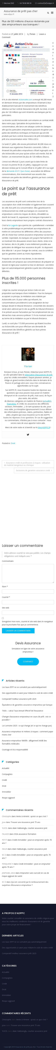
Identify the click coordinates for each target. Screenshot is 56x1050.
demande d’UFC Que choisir (18, 171)
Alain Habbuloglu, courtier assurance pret (30, 828)
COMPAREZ (28, 661)
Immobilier (6, 792)
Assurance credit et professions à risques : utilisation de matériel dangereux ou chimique (27, 464)
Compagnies (7, 774)
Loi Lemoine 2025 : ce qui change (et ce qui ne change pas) (27, 725)
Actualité (5, 768)
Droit (13, 443)
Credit (4, 780)
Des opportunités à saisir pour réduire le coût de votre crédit (27, 693)
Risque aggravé (8, 797)
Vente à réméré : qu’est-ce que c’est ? (31, 816)
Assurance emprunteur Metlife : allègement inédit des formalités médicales (24, 742)
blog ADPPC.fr (44, 427)
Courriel (6, 597)
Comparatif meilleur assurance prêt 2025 (19, 699)
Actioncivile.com (25, 99)
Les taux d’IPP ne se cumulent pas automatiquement (24, 687)
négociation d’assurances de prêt (38, 374)
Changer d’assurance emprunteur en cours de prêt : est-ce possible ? (26, 718)
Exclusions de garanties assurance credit (33, 470)
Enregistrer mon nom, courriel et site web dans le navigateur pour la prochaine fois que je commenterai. (27, 623)
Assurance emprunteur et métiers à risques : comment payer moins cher (27, 733)
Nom (5, 586)
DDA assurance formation (25, 834)
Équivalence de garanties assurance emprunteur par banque (27, 705)
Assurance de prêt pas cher (21, 11)
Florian (32, 34)
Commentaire (8, 561)
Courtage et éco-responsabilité (15, 749)
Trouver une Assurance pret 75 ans (25, 822)
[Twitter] (28, 434)
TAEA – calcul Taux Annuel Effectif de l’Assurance (22, 710)
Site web (5, 607)
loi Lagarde (13, 225)
